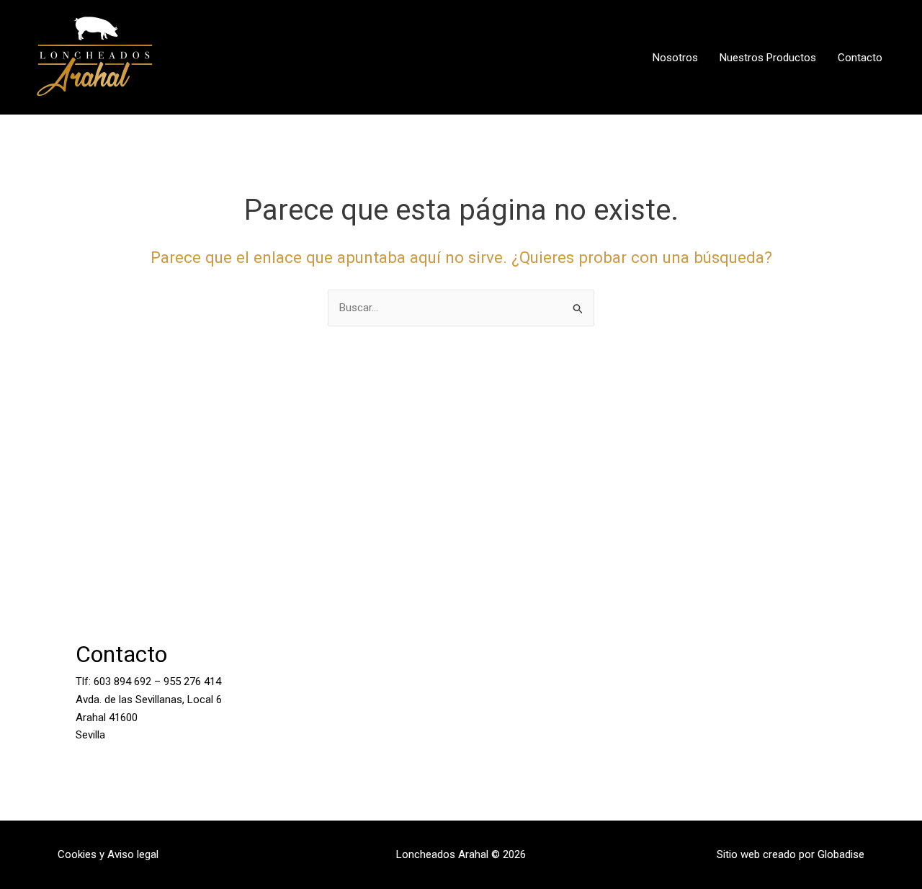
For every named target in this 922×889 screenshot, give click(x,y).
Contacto (860, 57)
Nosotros (675, 57)
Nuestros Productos (768, 57)
